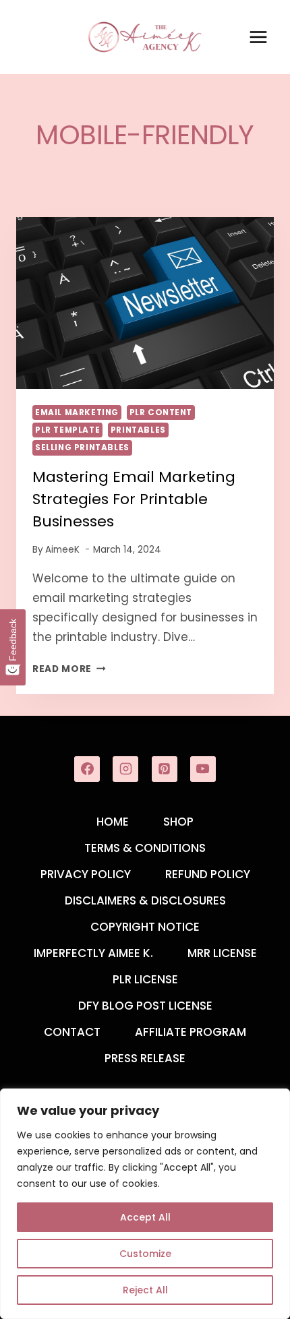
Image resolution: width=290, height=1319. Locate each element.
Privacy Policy (85, 874)
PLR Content (161, 412)
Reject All (145, 1290)
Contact (72, 1032)
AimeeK (62, 549)
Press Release (145, 1058)
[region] (145, 1203)
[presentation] (145, 303)
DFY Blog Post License (145, 1006)
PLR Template (67, 430)
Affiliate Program (190, 1032)
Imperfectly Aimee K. (93, 953)
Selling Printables (82, 447)
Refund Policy (207, 874)
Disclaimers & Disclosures (145, 900)
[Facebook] (87, 769)
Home (112, 822)
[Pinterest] (164, 769)
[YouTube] (203, 769)
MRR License (222, 953)
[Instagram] (125, 769)
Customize (145, 1253)
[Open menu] (258, 37)
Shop (178, 822)
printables (138, 430)
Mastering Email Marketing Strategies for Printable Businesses (133, 499)
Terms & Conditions (145, 848)
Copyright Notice (145, 927)
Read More (69, 669)
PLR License (145, 979)
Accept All (145, 1217)
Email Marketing (77, 412)
